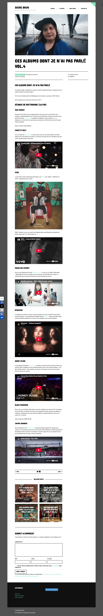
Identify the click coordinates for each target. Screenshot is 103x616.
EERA (43, 177)
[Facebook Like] (2, 314)
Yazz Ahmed (27, 118)
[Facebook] (2, 302)
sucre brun (22, 7)
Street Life (17, 594)
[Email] (2, 310)
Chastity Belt (28, 134)
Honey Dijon (32, 365)
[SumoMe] (2, 317)
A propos (61, 9)
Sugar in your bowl (32, 74)
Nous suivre (72, 9)
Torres (38, 234)
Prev (17, 472)
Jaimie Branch (31, 428)
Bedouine (46, 316)
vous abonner (55, 566)
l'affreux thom (74, 74)
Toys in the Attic (19, 597)
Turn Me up (84, 9)
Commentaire (19, 542)
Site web (49, 559)
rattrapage (21, 76)
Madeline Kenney (37, 272)
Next (59, 472)
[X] (2, 306)
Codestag (32, 612)
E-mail (32, 559)
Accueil (53, 9)
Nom (16, 559)
